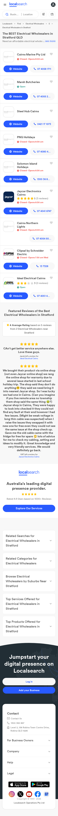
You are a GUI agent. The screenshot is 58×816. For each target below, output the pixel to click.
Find (19, 23)
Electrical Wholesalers (35, 23)
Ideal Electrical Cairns (29, 358)
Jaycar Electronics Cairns (29, 457)
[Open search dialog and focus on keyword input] (5, 14)
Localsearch (7, 23)
